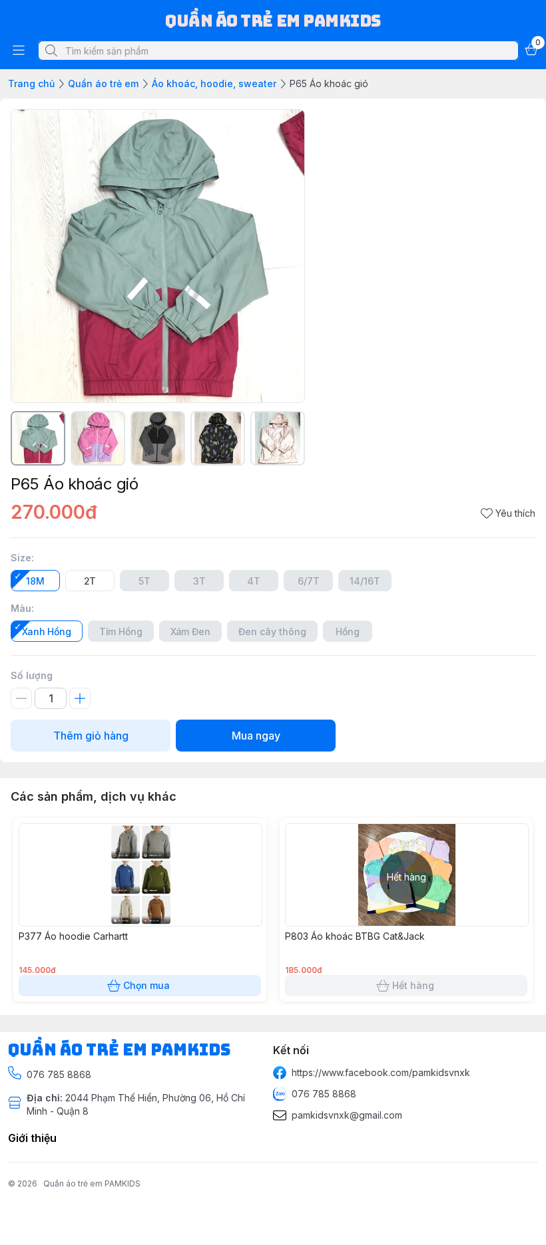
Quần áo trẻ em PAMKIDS (91, 1183)
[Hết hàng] (407, 922)
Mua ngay (256, 735)
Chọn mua (146, 985)
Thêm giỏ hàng (91, 735)
